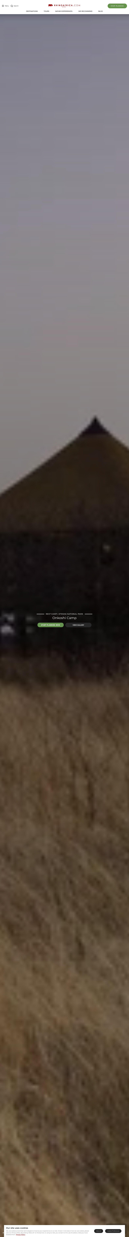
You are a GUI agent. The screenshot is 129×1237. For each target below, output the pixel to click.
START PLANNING (117, 6)
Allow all (98, 1231)
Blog (100, 11)
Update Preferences (113, 1231)
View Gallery (78, 625)
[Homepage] (3, 1233)
